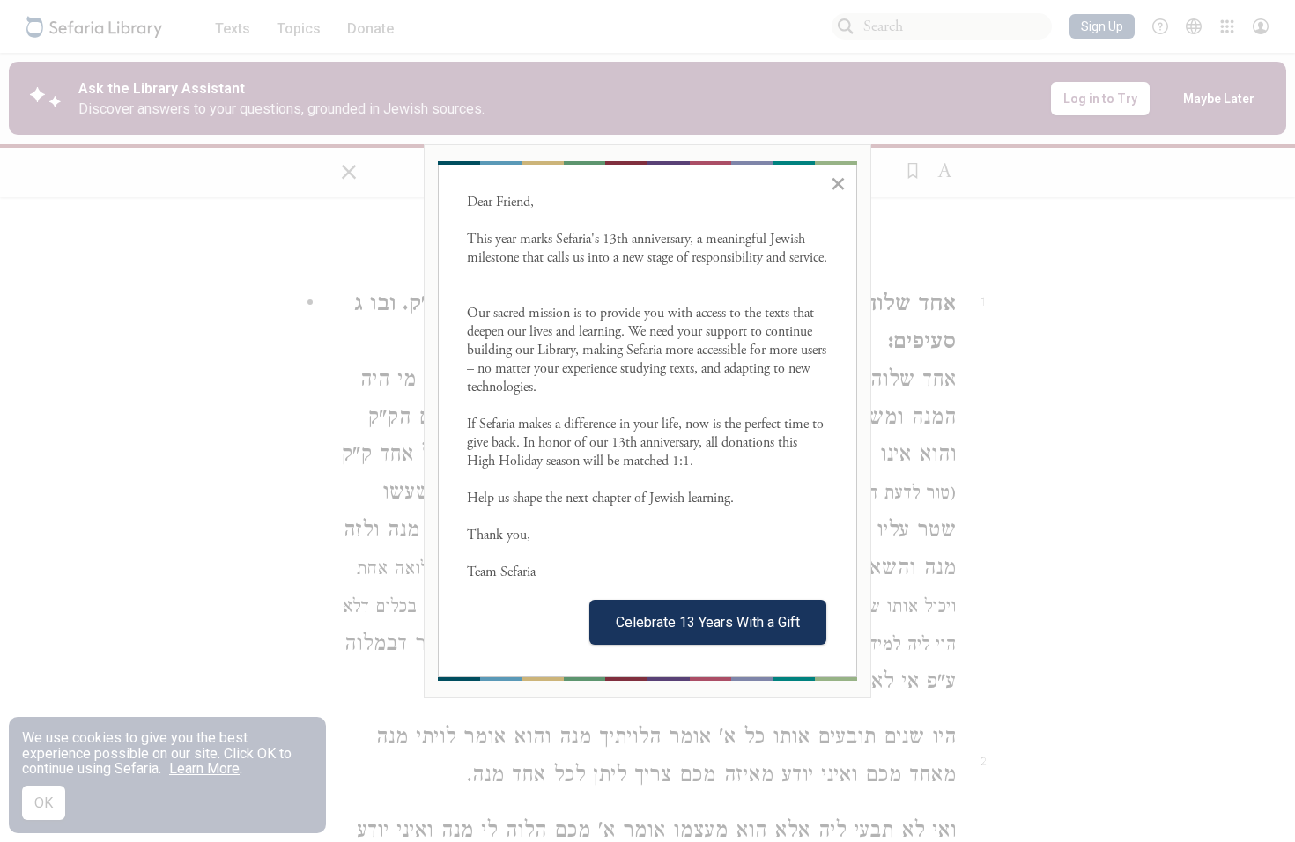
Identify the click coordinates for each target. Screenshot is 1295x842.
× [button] (838, 183)
